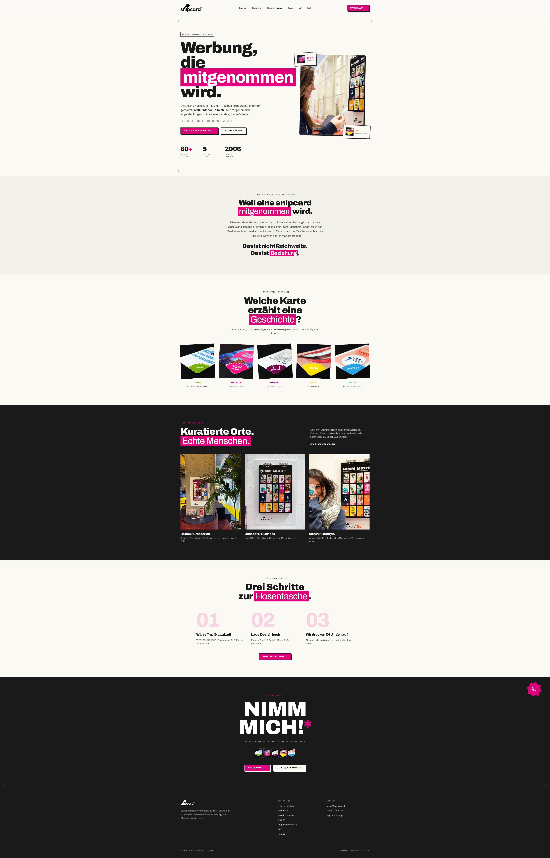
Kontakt (282, 834)
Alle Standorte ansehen (324, 444)
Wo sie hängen (233, 131)
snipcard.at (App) (335, 815)
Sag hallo (358, 8)
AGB (368, 851)
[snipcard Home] (191, 8)
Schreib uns (257, 768)
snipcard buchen (275, 656)
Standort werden (274, 8)
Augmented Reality (287, 825)
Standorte (256, 8)
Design (291, 8)
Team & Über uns (335, 810)
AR (300, 8)
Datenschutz (356, 851)
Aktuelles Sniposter (199, 131)
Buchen (242, 8)
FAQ (309, 8)
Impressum (343, 851)
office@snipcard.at (289, 768)
